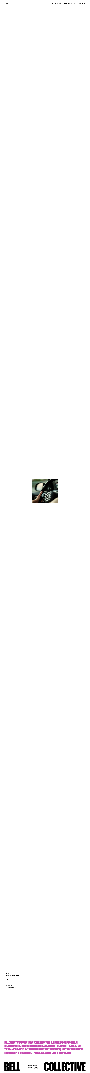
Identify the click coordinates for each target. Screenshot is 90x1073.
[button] (81, 3)
